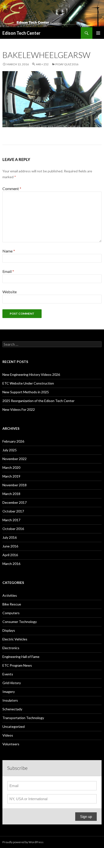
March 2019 (11, 476)
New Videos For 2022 (18, 409)
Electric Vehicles (14, 639)
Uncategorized (13, 726)
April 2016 (10, 555)
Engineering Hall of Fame (20, 657)
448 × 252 (42, 64)
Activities (9, 595)
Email (8, 271)
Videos (7, 735)
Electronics (10, 648)
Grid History (11, 683)
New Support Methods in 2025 (25, 392)
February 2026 (13, 441)
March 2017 (11, 520)
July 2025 (9, 450)
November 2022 (14, 459)
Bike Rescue (11, 604)
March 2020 (11, 467)
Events (7, 674)
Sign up (86, 816)
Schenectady (12, 709)
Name (8, 251)
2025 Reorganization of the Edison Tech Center (38, 401)
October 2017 (13, 511)
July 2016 (9, 537)
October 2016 (13, 529)
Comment (11, 188)
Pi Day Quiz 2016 (66, 64)
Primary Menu (98, 33)
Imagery (8, 691)
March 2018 (11, 494)
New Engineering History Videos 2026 (31, 374)
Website (9, 291)
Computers (11, 613)
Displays (8, 630)
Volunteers (10, 744)
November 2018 (14, 485)
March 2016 (11, 564)
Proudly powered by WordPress (23, 842)
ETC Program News (17, 665)
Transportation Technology (23, 718)
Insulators (10, 700)
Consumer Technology (19, 622)
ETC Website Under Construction (28, 383)
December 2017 (14, 502)
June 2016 (10, 546)
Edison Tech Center (21, 33)
